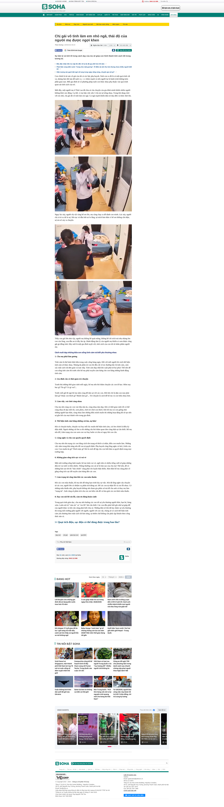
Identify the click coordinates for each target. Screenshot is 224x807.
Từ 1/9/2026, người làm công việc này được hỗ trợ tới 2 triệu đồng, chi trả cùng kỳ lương (122, 693)
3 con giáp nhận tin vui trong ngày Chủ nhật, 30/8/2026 (92, 601)
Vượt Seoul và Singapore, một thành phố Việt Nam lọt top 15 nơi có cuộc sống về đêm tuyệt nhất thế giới (64, 667)
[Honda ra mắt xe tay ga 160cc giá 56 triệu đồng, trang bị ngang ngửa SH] (129, 729)
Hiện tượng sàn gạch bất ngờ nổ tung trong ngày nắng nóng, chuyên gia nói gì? (86, 72)
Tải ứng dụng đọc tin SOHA (82, 763)
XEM (128, 577)
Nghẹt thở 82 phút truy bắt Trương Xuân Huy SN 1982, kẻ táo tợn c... (149, 736)
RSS (164, 769)
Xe (158, 15)
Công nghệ (164, 15)
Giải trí (134, 15)
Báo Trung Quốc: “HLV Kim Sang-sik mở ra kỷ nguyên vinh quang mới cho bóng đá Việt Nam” (102, 694)
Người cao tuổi (88, 24)
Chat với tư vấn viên (135, 795)
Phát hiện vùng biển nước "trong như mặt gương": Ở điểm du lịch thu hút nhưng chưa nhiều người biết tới (94, 68)
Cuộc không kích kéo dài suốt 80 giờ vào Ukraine (63, 692)
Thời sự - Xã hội (71, 769)
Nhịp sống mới (125, 15)
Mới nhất (49, 15)
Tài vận (125, 24)
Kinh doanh (80, 15)
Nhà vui (67, 24)
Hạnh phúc (58, 15)
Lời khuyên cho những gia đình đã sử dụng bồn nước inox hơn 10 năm (65, 602)
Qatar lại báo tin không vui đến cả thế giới (83, 691)
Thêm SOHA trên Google (74, 50)
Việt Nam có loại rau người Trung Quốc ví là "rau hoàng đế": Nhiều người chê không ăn (102, 664)
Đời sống (174, 15)
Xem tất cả (161, 710)
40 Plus (99, 15)
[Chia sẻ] (58, 50)
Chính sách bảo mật (130, 790)
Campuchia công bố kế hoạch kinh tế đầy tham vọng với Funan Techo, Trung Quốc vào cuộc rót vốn (83, 666)
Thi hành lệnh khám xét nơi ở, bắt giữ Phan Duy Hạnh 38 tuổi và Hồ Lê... (66, 736)
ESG (65, 15)
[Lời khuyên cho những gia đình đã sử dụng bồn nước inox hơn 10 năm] (67, 589)
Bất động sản (90, 15)
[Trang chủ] (54, 8)
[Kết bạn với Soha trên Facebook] (121, 557)
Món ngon (116, 24)
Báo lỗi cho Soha (125, 50)
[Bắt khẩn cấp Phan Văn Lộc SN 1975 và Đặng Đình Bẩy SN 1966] (108, 729)
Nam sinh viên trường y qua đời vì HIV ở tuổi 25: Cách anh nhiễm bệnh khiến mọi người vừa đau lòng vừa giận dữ (119, 603)
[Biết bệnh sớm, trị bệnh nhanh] (171, 8)
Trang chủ (62, 769)
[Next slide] (164, 730)
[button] (109, 746)
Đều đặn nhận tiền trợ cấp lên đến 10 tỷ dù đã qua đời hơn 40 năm (81, 64)
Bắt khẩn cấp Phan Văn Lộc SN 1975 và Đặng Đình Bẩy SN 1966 (108, 736)
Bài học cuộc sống (102, 24)
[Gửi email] (113, 50)
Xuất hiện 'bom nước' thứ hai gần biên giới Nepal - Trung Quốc (119, 630)
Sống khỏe (151, 15)
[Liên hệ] (128, 549)
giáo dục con (74, 535)
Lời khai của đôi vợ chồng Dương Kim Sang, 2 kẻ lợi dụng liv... (87, 736)
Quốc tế (107, 15)
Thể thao (115, 15)
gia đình (83, 535)
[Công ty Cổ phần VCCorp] (83, 776)
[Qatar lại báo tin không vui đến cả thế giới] (83, 681)
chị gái (65, 535)
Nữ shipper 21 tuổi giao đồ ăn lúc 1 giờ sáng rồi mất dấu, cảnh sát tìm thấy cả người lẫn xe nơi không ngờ (67, 631)
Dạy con (76, 24)
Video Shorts (63, 710)
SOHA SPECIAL (92, 1)
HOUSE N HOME (62, 1)
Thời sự (71, 15)
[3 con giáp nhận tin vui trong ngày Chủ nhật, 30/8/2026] (93, 589)
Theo (93, 542)
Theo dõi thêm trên (146, 710)
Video (153, 769)
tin (60, 555)
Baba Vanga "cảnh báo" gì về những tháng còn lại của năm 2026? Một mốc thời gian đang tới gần (93, 631)
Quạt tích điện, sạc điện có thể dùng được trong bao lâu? (89, 522)
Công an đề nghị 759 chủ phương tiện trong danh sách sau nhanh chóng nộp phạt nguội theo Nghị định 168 (122, 666)
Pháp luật (142, 15)
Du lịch (59, 24)
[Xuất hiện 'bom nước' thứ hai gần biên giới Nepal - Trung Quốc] (120, 618)
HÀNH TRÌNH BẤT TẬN (77, 1)
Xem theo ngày (94, 577)
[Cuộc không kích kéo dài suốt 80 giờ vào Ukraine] (64, 681)
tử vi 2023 (71, 555)
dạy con (82, 79)
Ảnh (159, 769)
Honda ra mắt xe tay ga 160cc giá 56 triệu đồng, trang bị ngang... (129, 736)
